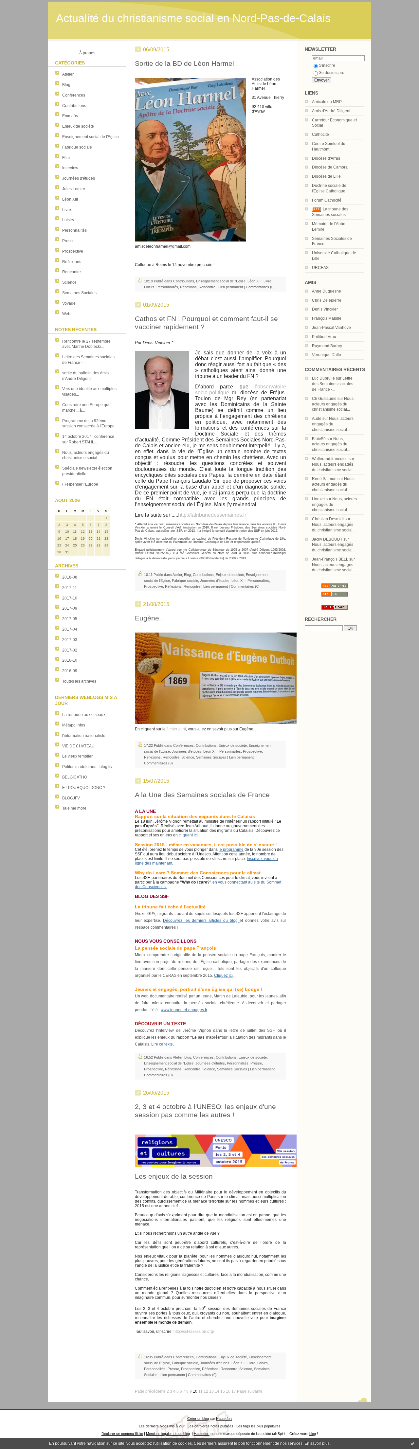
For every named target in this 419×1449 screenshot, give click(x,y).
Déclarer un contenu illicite (122, 1434)
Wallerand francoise (330, 458)
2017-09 (69, 608)
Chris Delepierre (326, 300)
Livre (66, 209)
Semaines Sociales (79, 293)
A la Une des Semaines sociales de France (202, 794)
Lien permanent (230, 287)
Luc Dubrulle (323, 378)
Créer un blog (198, 1419)
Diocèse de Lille (326, 176)
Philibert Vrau (324, 336)
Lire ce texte (162, 1044)
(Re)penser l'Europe (80, 484)
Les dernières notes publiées (210, 1426)
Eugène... (150, 618)
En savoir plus (317, 1443)
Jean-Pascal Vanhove (331, 327)
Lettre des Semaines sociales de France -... (332, 384)
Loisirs (68, 220)
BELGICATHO (74, 777)
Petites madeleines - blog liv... (88, 766)
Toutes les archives (79, 681)
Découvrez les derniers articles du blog (201, 920)
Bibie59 (319, 439)
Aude (316, 418)
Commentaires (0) (260, 287)
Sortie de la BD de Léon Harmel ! (186, 63)
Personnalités (74, 230)
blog (312, 1434)
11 (200, 1391)
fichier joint (176, 729)
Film (66, 157)
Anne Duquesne (326, 291)
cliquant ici (188, 835)
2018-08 (69, 577)
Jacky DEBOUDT (327, 539)
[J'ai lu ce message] (412, 1443)
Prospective (72, 251)
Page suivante (250, 1391)
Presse (68, 241)
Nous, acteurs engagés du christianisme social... (333, 404)
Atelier (68, 74)
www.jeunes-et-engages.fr (184, 1010)
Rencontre (71, 272)
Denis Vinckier (325, 309)
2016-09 (69, 671)
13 (211, 1391)
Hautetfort (224, 1419)
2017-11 (69, 587)
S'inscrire (327, 65)
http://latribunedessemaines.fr (212, 515)
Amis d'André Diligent (331, 111)
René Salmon (324, 478)
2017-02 (69, 650)
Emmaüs (70, 116)
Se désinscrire (331, 72)
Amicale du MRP (327, 101)
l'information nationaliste (83, 735)
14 (217, 1391)
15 (222, 1391)
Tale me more (74, 808)
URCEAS (320, 267)
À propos (87, 53)
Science (69, 282)
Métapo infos (73, 725)
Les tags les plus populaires (258, 1426)
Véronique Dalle (326, 354)
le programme (231, 849)
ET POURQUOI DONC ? (83, 787)
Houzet (318, 499)
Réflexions (71, 261)
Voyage (69, 303)
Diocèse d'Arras (326, 158)
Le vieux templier (77, 756)
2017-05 (69, 619)
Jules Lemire (73, 189)
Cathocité (320, 134)
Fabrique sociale (77, 147)
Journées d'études (78, 178)
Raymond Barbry (327, 346)
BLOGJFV (71, 798)
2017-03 (69, 639)
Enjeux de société (78, 126)
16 (228, 1391)
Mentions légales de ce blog (168, 1434)
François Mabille (326, 318)
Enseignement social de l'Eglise (90, 136)
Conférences (73, 95)
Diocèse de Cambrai (330, 167)
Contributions (74, 105)
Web (66, 314)
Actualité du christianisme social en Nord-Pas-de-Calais (193, 18)
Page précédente (150, 1391)
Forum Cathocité (326, 200)
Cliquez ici (223, 975)
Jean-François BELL (330, 559)
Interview (70, 168)
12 (206, 1391)
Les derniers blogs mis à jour (162, 1426)
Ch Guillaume (324, 398)
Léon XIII (70, 199)
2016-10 (69, 660)
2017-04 (69, 629)
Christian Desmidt (328, 519)
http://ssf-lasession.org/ (193, 1331)
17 (233, 1391)
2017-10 (69, 598)
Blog (66, 84)
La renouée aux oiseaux (83, 714)
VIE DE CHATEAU (78, 746)
